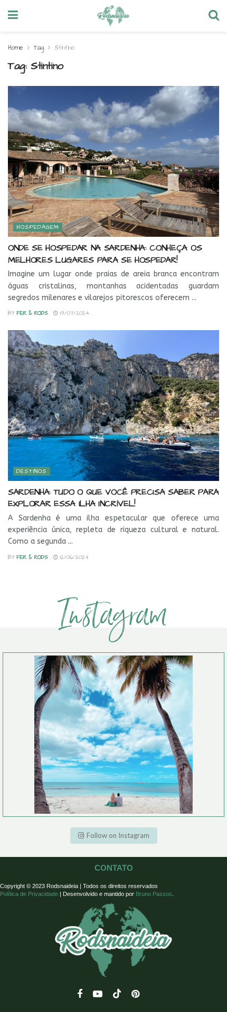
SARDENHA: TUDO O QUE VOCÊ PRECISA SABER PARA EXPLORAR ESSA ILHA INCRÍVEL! (113, 497)
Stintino (64, 47)
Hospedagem (37, 227)
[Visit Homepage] (113, 15)
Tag (39, 47)
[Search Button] (214, 16)
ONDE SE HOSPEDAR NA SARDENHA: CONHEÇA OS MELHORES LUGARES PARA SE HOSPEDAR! (105, 253)
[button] (113, 835)
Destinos (31, 471)
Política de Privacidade (29, 894)
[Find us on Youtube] (97, 994)
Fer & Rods (32, 313)
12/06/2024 (73, 557)
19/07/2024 (73, 313)
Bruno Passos (154, 894)
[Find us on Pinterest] (135, 994)
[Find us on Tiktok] (117, 994)
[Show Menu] (13, 16)
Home (15, 47)
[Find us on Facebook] (79, 994)
